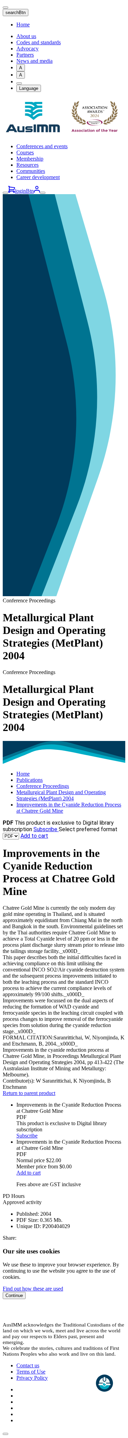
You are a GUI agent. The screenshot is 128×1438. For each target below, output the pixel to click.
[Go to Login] (37, 191)
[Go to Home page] (64, 135)
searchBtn (15, 12)
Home (23, 24)
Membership (29, 159)
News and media (34, 61)
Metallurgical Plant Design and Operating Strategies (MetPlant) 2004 (61, 795)
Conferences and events (42, 146)
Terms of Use (30, 1372)
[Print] (19, 83)
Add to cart (34, 836)
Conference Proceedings (42, 786)
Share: (9, 1238)
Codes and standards (38, 42)
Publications (29, 780)
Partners (25, 55)
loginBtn (24, 191)
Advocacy (27, 48)
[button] (5, 1434)
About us (26, 36)
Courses (25, 152)
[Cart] (11, 191)
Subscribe (46, 829)
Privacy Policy (32, 1378)
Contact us (27, 1365)
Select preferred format (88, 829)
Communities (30, 171)
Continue (14, 1295)
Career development (38, 177)
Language (28, 88)
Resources (27, 165)
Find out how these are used (33, 1289)
